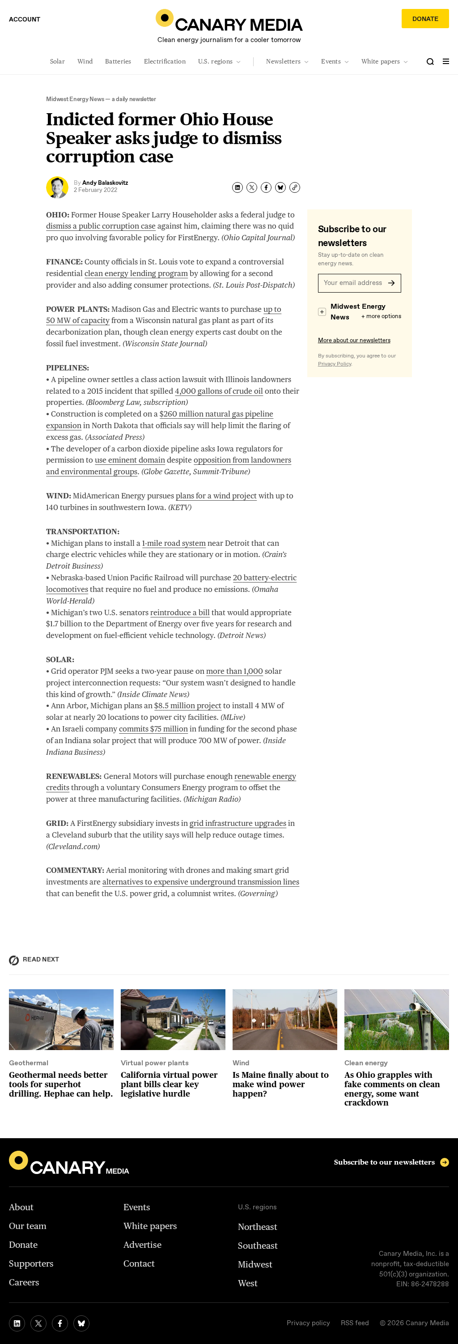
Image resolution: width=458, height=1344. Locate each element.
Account (24, 20)
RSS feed (355, 1323)
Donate (425, 19)
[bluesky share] (280, 187)
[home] (229, 20)
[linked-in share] (237, 187)
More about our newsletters (354, 341)
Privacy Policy (334, 364)
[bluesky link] (81, 1323)
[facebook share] (266, 187)
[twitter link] (38, 1323)
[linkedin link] (17, 1323)
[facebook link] (60, 1323)
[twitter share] (251, 187)
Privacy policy (308, 1323)
